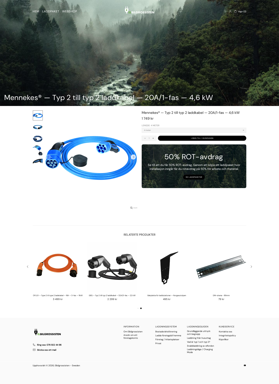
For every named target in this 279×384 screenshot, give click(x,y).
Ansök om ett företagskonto (131, 336)
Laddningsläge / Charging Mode (200, 351)
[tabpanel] (167, 274)
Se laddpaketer (194, 177)
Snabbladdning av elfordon (200, 345)
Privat (158, 343)
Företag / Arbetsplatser (167, 339)
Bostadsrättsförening (166, 331)
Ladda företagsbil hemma (168, 335)
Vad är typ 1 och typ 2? (198, 341)
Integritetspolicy (227, 335)
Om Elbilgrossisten (133, 331)
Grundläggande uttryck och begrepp (198, 333)
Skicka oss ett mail (46, 349)
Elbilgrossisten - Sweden (139, 10)
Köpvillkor (224, 339)
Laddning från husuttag (199, 338)
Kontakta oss (225, 331)
